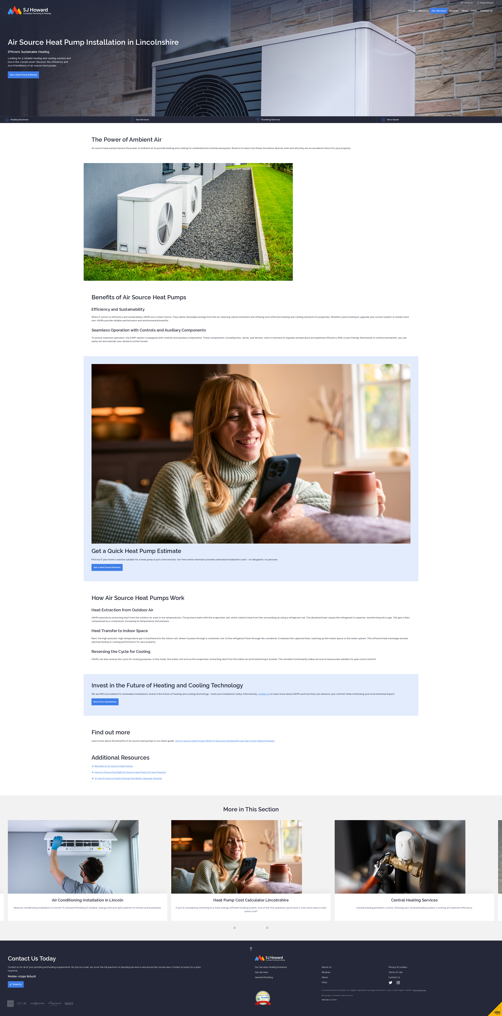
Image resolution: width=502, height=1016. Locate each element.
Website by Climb (329, 1000)
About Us (423, 10)
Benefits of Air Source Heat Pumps (114, 766)
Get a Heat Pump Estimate (23, 75)
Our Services (439, 10)
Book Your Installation (105, 702)
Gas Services (261, 972)
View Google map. (419, 990)
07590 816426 (486, 3)
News (465, 10)
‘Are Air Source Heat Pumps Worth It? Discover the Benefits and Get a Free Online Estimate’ (225, 741)
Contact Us (486, 10)
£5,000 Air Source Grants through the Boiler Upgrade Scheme (128, 778)
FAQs (474, 10)
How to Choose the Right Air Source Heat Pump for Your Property (130, 772)
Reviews (453, 10)
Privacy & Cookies (398, 967)
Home (411, 10)
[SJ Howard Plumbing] (29, 11)
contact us (264, 694)
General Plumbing (264, 977)
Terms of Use (396, 972)
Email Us (469, 3)
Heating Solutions (278, 967)
